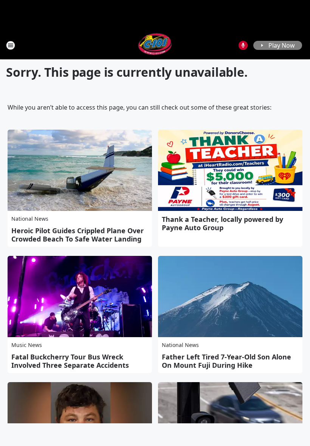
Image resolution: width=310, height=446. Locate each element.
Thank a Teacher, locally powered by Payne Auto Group (222, 223)
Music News (26, 344)
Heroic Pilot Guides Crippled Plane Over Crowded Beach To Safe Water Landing (77, 234)
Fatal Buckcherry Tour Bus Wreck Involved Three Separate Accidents (70, 361)
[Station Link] (155, 45)
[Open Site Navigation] (10, 45)
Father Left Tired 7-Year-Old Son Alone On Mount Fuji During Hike (226, 361)
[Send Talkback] (243, 45)
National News (29, 218)
